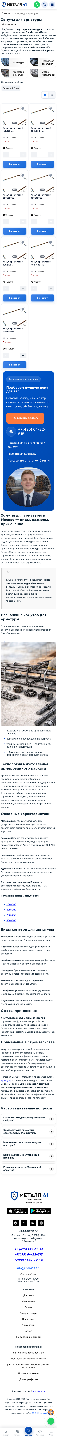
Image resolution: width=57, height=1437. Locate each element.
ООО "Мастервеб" (39, 1413)
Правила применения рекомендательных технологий (28, 1366)
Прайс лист (28, 1319)
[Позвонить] (37, 4)
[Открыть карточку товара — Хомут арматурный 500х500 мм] (14, 319)
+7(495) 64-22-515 (28, 1254)
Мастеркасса (39, 1391)
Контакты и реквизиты (28, 1336)
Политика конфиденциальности (28, 1352)
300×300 (11, 920)
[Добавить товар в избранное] (22, 108)
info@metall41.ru (28, 1268)
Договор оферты (28, 1379)
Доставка (28, 1295)
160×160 (11, 904)
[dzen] (41, 1223)
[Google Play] (40, 1211)
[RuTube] (33, 1223)
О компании (28, 1325)
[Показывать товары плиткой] (45, 95)
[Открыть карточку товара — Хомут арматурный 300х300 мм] (42, 185)
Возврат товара (28, 1313)
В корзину (14, 164)
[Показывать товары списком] (52, 95)
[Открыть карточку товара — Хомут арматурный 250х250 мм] (14, 185)
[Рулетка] (51, 1412)
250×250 (11, 915)
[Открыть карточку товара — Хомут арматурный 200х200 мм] (42, 118)
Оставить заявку (25, 418)
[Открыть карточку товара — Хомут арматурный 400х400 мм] (42, 252)
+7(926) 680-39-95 (28, 1259)
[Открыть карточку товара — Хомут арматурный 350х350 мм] (14, 252)
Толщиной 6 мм (11, 88)
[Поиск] (44, 4)
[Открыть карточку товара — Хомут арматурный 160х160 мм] (14, 118)
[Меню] (52, 4)
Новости (28, 1331)
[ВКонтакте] (24, 1223)
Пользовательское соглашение (28, 1358)
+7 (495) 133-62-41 (28, 1249)
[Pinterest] (16, 1223)
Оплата (28, 1307)
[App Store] (17, 1211)
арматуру (6, 1080)
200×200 (11, 910)
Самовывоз (28, 1301)
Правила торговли (28, 1373)
